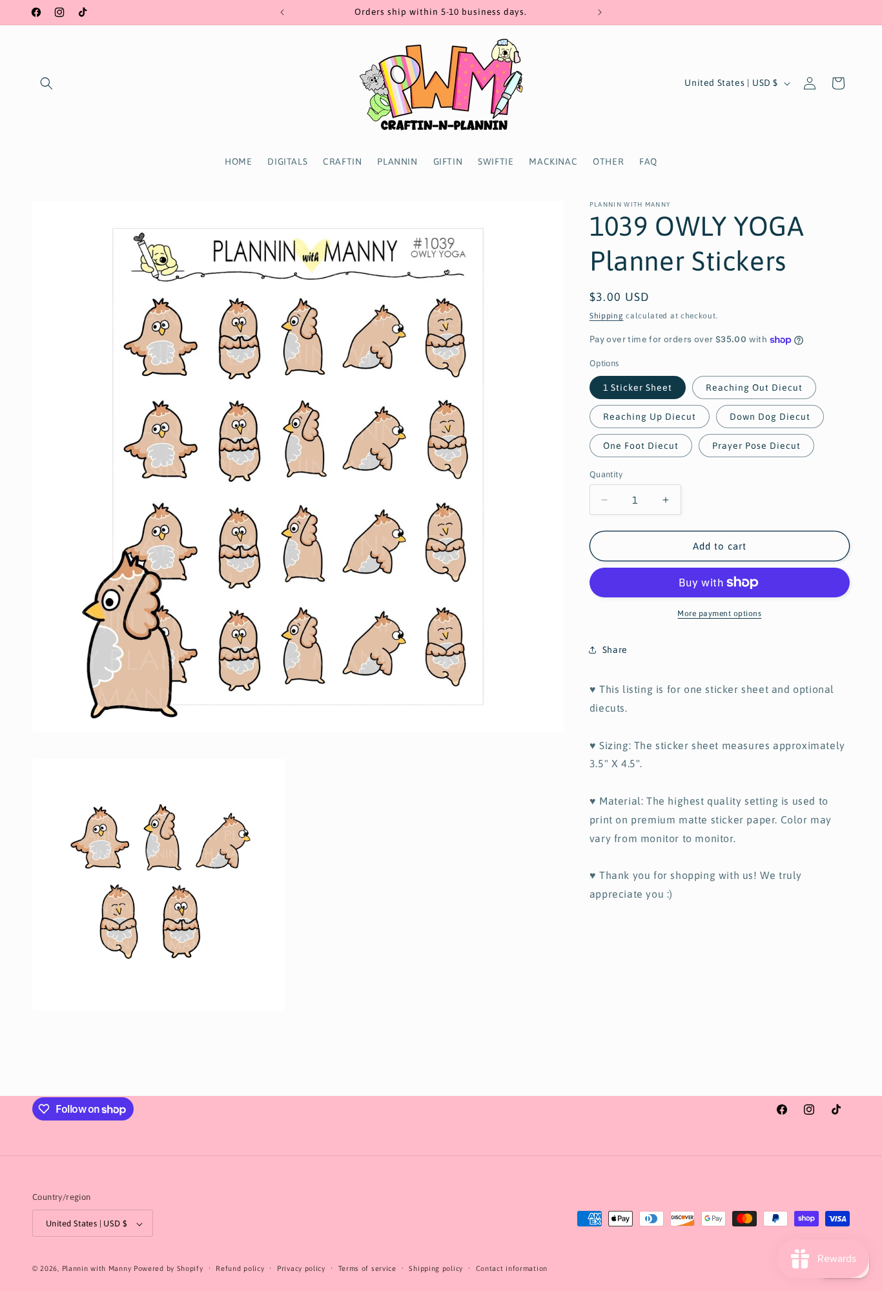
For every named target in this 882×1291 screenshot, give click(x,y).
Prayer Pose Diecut (756, 445)
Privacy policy (301, 1268)
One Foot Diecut (641, 445)
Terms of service (367, 1268)
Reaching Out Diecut (754, 387)
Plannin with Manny (97, 1269)
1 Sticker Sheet (637, 387)
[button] (46, 83)
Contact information (512, 1268)
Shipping (607, 315)
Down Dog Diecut (770, 416)
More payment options (719, 613)
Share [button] (615, 650)
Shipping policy (436, 1268)
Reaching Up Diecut (649, 416)
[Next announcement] (600, 12)
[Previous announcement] (282, 12)
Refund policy (240, 1268)
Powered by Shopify (168, 1269)
